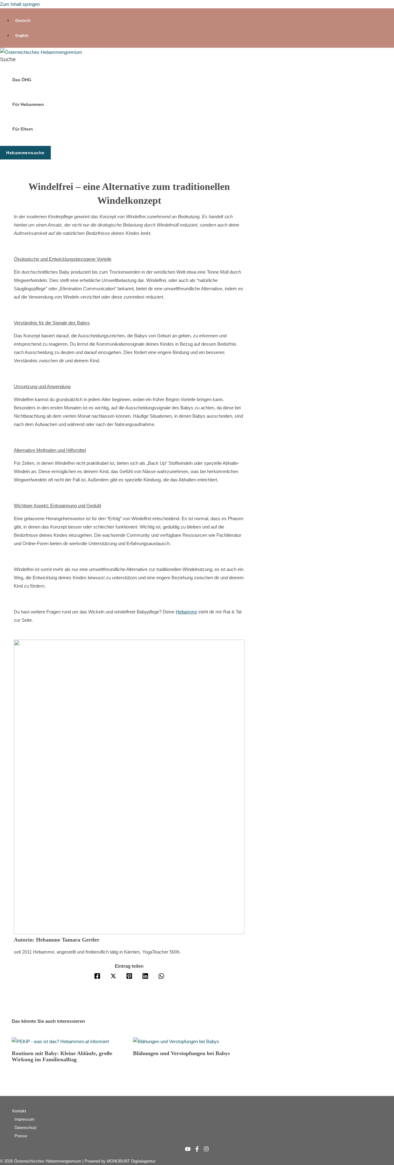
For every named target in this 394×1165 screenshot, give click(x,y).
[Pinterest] (129, 976)
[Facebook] (97, 976)
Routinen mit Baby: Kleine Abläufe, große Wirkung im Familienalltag (62, 1056)
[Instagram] (206, 1150)
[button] (8, 59)
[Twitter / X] (113, 976)
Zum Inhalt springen (20, 4)
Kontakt (19, 1111)
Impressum (24, 1119)
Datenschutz (25, 1127)
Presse (20, 1136)
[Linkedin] (145, 976)
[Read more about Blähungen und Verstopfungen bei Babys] (176, 1041)
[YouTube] (188, 1150)
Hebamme (186, 611)
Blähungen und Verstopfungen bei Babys (181, 1053)
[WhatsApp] (161, 976)
